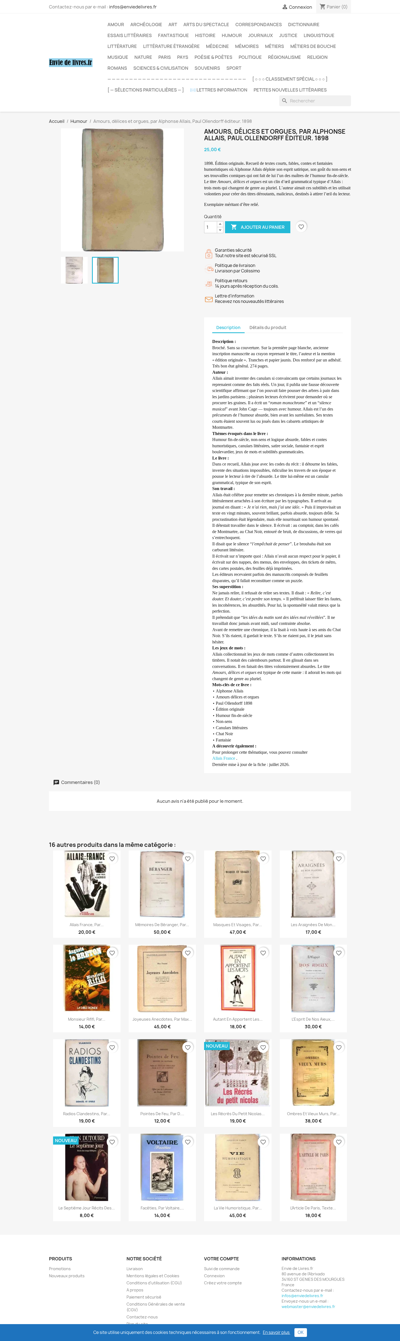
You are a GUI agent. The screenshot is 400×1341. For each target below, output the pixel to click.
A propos (135, 1290)
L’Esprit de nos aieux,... (313, 1019)
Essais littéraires (129, 35)
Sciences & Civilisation (160, 68)
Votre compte (221, 1259)
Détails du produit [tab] (268, 327)
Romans (117, 68)
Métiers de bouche (313, 46)
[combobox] (315, 100)
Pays (182, 57)
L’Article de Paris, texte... (313, 1208)
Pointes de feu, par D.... (162, 1113)
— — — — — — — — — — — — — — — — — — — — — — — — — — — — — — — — (176, 79)
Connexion (214, 1275)
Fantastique (173, 35)
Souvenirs (207, 68)
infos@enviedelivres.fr (133, 7)
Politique (250, 57)
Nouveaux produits (67, 1275)
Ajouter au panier (258, 227)
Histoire (205, 35)
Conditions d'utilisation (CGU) (154, 1282)
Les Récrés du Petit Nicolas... (238, 1113)
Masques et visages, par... (237, 924)
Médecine (217, 46)
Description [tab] (228, 327)
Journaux (260, 35)
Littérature (122, 46)
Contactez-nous (142, 1316)
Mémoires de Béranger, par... (162, 924)
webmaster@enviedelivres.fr (308, 1306)
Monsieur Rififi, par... (86, 1019)
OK (301, 1332)
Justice (288, 35)
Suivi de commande (222, 1268)
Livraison (135, 1268)
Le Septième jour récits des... (87, 1208)
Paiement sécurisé (144, 1297)
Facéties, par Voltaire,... (162, 1208)
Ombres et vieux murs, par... (313, 1113)
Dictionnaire (303, 25)
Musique (117, 57)
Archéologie (146, 25)
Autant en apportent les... (238, 1019)
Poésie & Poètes (213, 57)
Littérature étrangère (171, 46)
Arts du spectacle (206, 25)
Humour (232, 35)
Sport (233, 68)
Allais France (224, 758)
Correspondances (258, 25)
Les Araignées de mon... (313, 924)
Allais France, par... (87, 924)
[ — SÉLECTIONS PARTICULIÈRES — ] (145, 90)
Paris (164, 57)
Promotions (60, 1268)
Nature (143, 57)
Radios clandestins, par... (86, 1113)
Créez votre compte (223, 1282)
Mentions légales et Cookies (153, 1275)
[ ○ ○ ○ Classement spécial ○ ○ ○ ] (290, 79)
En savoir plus (276, 1332)
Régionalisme (284, 57)
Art (172, 25)
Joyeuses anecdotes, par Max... (162, 1019)
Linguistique (319, 35)
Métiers (274, 46)
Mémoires (247, 46)
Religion (317, 57)
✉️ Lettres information (218, 90)
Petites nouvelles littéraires (290, 90)
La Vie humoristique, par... (238, 1208)
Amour (115, 25)
